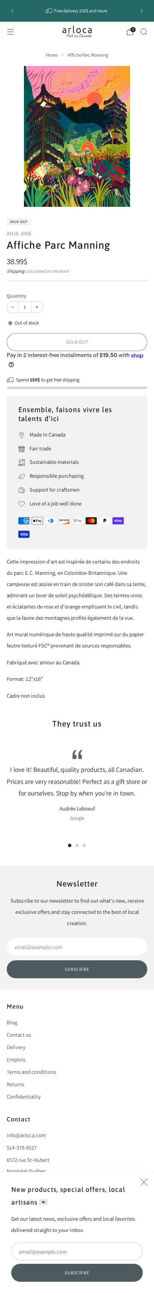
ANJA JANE (19, 233)
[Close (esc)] (144, 1182)
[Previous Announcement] (12, 10)
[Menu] (10, 32)
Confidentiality (24, 1096)
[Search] (143, 31)
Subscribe (77, 1272)
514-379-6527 (22, 1147)
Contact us (19, 1034)
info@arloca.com (26, 1135)
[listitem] (77, 11)
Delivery (16, 1047)
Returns (15, 1084)
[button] (69, 845)
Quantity (17, 296)
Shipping (15, 271)
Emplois (16, 1059)
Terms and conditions (31, 1071)
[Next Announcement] (141, 10)
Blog (12, 1022)
